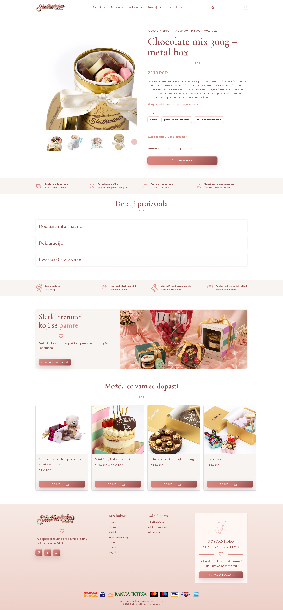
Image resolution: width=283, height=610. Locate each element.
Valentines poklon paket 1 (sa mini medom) (61, 461)
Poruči (56, 484)
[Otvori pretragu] (212, 7)
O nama (113, 547)
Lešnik (162, 104)
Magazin (113, 552)
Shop (166, 30)
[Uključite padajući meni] (105, 7)
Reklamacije (154, 532)
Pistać (195, 104)
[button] (141, 226)
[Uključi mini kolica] (246, 8)
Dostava (113, 527)
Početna (152, 30)
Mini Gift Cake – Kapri (112, 459)
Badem (177, 104)
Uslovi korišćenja (156, 522)
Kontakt (113, 542)
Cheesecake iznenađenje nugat (174, 459)
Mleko (169, 104)
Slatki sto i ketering (118, 537)
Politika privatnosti (157, 527)
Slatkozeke (215, 459)
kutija (151, 113)
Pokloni (112, 532)
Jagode (186, 104)
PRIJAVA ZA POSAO (219, 575)
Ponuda (112, 522)
